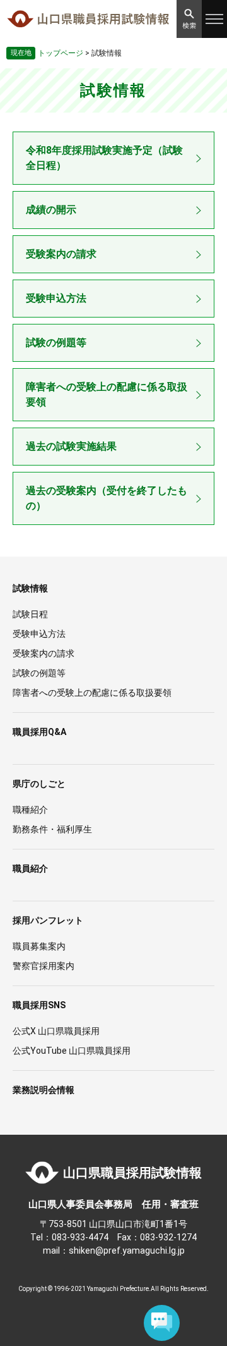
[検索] (189, 19)
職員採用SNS (39, 1005)
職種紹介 (30, 810)
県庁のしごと (39, 784)
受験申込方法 (56, 298)
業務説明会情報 (43, 1090)
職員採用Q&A (39, 732)
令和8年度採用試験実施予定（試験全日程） (104, 157)
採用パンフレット (48, 920)
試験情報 (30, 588)
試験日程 (30, 614)
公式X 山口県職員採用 (56, 1031)
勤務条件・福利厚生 (52, 829)
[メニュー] (214, 19)
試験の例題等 (56, 343)
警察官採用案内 (43, 966)
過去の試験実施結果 (71, 446)
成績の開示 (51, 210)
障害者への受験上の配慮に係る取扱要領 (106, 394)
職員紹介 (30, 868)
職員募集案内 (39, 946)
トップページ (60, 53)
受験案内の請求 (61, 254)
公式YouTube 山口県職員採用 (72, 1051)
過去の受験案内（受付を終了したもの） (106, 498)
